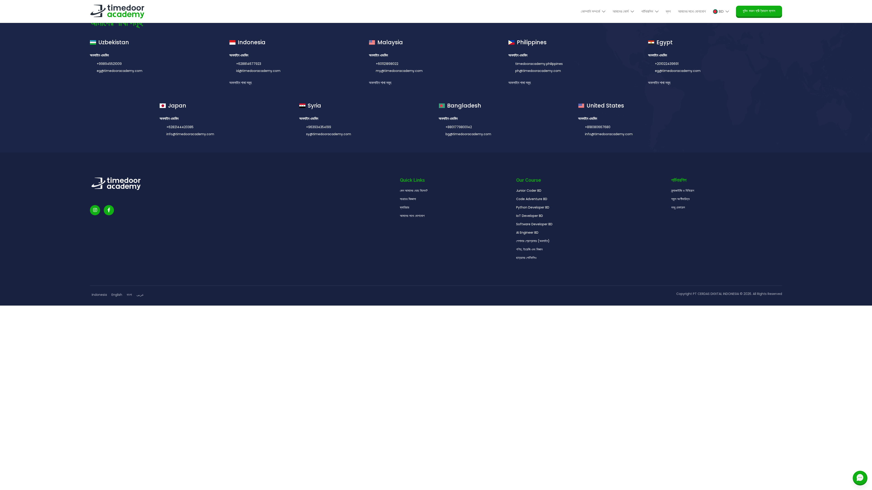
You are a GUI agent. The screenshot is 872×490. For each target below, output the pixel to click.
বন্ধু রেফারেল (678, 207)
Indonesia (99, 294)
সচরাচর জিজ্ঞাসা (408, 199)
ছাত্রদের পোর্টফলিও (526, 257)
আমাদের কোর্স (621, 11)
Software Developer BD (534, 224)
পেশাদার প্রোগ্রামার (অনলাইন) (533, 241)
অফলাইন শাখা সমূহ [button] (241, 82)
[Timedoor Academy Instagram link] (95, 210)
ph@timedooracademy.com (538, 71)
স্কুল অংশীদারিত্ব (680, 199)
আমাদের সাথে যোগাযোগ (692, 11)
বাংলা (129, 294)
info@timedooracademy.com (190, 134)
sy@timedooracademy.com (328, 134)
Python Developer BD (532, 207)
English (116, 294)
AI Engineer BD (527, 232)
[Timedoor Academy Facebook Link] (109, 210)
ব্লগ (668, 11)
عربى (140, 294)
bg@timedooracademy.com (468, 134)
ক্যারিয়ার (404, 207)
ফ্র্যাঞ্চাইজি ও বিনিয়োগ (682, 190)
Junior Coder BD (528, 190)
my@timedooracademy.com (399, 71)
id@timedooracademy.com (258, 71)
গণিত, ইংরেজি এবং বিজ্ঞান (529, 249)
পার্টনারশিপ (647, 11)
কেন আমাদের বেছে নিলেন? (414, 190)
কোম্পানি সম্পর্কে (591, 11)
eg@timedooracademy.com (119, 71)
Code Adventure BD (531, 199)
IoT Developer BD (529, 215)
